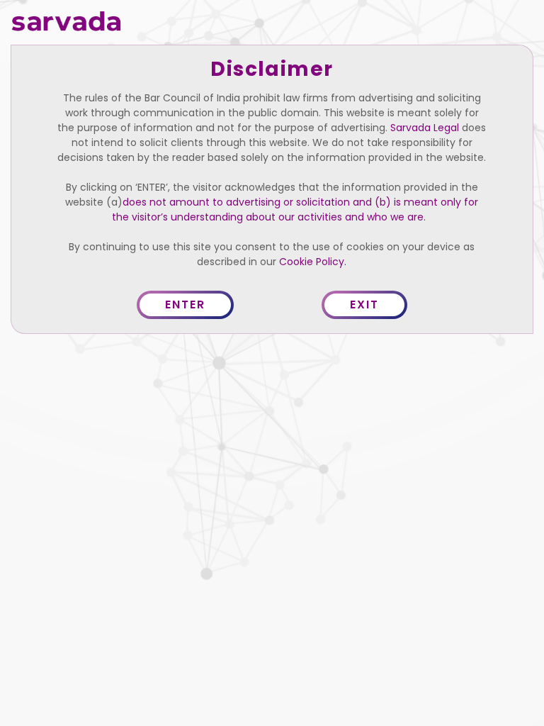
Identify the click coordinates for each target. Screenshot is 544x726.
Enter (185, 304)
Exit (364, 304)
